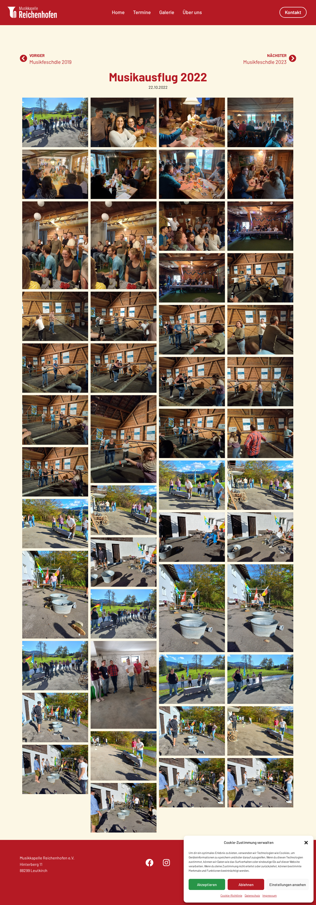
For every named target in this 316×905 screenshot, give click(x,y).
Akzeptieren (207, 884)
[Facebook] (149, 862)
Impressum (269, 895)
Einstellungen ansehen (287, 884)
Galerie (166, 12)
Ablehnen (246, 884)
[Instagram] (166, 862)
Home (118, 12)
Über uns (192, 12)
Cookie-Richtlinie (231, 895)
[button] (306, 842)
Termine (142, 12)
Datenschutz (252, 895)
